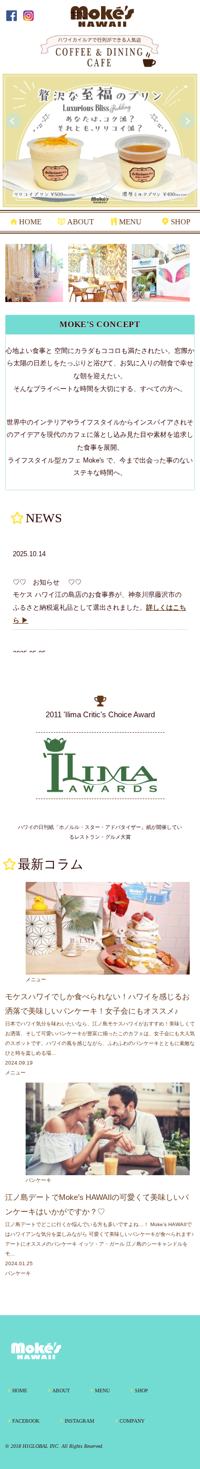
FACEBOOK (25, 1421)
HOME (30, 222)
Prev (13, 121)
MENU (130, 222)
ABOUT (80, 222)
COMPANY (132, 1421)
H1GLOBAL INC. (41, 1446)
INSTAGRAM (79, 1421)
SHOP (180, 222)
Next (186, 121)
